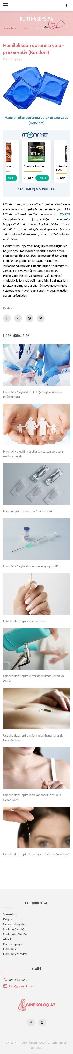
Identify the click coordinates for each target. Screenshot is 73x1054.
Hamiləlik (9, 949)
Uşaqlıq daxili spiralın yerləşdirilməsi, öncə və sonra (33, 678)
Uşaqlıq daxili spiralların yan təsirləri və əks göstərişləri (32, 797)
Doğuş (7, 919)
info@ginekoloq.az (21, 986)
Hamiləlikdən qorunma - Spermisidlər (28, 511)
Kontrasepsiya (12, 59)
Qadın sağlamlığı (14, 929)
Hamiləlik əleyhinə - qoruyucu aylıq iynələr (31, 566)
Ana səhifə (9, 27)
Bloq (25, 27)
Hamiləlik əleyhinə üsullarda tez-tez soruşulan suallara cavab (33, 454)
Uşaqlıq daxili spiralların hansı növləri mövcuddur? (36, 854)
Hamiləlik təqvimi (15, 954)
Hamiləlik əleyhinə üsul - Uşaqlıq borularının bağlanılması (32, 394)
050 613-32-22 (19, 979)
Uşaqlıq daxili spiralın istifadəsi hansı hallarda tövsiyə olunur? (33, 737)
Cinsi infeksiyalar (14, 924)
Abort (7, 939)
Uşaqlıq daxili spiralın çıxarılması (24, 621)
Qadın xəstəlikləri (15, 934)
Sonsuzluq (9, 914)
